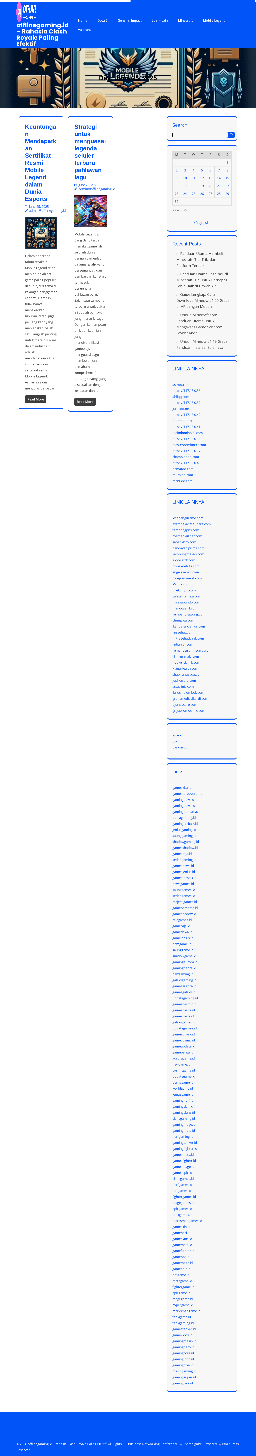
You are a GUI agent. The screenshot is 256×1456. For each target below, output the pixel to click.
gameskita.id (181, 787)
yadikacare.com (184, 680)
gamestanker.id (184, 1329)
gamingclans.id (183, 1112)
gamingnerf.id (182, 1100)
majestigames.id (184, 902)
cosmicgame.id (183, 1070)
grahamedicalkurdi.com (190, 698)
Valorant (84, 29)
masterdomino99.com (189, 445)
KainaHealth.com (185, 668)
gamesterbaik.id (184, 878)
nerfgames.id (182, 1184)
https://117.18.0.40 (186, 463)
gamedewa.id (182, 932)
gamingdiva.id (182, 1365)
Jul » (207, 222)
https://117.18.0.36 (186, 390)
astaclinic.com (183, 686)
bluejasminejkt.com (187, 578)
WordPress (230, 1444)
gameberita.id (182, 1052)
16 (176, 186)
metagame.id (182, 1281)
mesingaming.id (184, 1371)
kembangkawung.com (188, 614)
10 (185, 178)
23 (176, 194)
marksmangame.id (186, 1311)
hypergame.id (182, 1305)
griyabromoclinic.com (188, 710)
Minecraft (185, 20)
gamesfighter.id (184, 1160)
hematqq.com (183, 469)
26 (202, 194)
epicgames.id (182, 1209)
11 (193, 178)
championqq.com (185, 457)
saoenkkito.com (184, 542)
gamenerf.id (181, 1233)
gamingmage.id (184, 1124)
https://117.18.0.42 (186, 415)
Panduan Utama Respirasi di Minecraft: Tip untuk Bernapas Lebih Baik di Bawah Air (202, 280)
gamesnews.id (183, 1016)
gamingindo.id (183, 1359)
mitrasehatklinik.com (188, 638)
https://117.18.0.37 (186, 451)
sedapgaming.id (184, 860)
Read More (35, 399)
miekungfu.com (184, 590)
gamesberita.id (183, 1010)
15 (227, 178)
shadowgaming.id (185, 842)
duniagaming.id (184, 817)
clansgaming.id (183, 1118)
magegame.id (182, 1299)
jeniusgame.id (182, 1094)
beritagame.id (182, 1082)
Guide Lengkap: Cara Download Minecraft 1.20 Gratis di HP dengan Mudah (203, 300)
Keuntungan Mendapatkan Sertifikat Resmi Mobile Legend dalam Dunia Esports (40, 162)
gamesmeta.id (183, 1154)
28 (219, 194)
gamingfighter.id (184, 1148)
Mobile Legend (214, 20)
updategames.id (184, 1028)
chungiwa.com (183, 620)
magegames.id (183, 1202)
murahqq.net (182, 421)
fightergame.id (183, 1287)
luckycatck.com (183, 560)
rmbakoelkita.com (186, 566)
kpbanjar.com (182, 644)
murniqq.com (182, 475)
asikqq (177, 735)
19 (202, 186)
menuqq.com (182, 481)
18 (193, 186)
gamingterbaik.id (185, 823)
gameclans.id (182, 1239)
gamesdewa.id (183, 866)
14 (219, 178)
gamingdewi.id (183, 799)
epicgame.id (181, 1293)
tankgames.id (182, 1215)
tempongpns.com (185, 530)
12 (202, 178)
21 (219, 186)
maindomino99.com (187, 433)
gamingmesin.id (184, 1341)
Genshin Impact (130, 20)
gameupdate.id (183, 1046)
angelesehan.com (185, 572)
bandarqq (179, 747)
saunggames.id (183, 890)
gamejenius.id (182, 938)
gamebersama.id (185, 908)
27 (210, 194)
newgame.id (181, 1064)
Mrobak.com (181, 584)
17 (185, 186)
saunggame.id (183, 950)
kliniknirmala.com (185, 656)
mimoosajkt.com (185, 608)
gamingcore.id (183, 1353)
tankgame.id (181, 1317)
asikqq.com (181, 384)
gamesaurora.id (184, 986)
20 (210, 186)
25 (193, 194)
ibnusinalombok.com (188, 692)
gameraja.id (181, 926)
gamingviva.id (182, 1383)
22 (227, 186)
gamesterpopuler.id (187, 793)
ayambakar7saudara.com (191, 524)
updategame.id (183, 1076)
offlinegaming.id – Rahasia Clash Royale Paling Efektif (42, 34)
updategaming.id (185, 998)
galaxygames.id (183, 1022)
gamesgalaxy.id (183, 992)
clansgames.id (183, 1178)
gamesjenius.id (183, 872)
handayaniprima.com (188, 548)
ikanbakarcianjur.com (188, 626)
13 (210, 178)
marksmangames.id (187, 1221)
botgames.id (181, 1190)
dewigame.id (181, 944)
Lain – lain (160, 20)
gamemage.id (182, 1263)
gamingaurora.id (185, 962)
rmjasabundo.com (186, 602)
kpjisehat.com (182, 632)
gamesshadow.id (185, 848)
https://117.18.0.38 (186, 439)
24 (185, 194)
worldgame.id (182, 1088)
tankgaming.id (183, 1323)
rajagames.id (182, 920)
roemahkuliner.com (187, 536)
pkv (175, 741)
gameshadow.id (184, 914)
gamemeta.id (182, 1245)
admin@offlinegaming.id (47, 210)
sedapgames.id (183, 896)
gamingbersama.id (186, 811)
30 (176, 201)
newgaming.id (182, 974)
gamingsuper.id (184, 1377)
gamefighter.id (183, 1251)
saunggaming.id (184, 835)
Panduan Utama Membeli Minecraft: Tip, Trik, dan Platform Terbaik (199, 259)
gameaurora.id (183, 1034)
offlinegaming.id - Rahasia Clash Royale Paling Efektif (67, 1444)
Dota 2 (102, 20)
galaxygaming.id (184, 980)
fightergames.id (184, 1196)
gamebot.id (181, 1257)
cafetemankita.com (186, 596)
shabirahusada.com (187, 674)
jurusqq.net (181, 409)
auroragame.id (183, 1058)
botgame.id (181, 1275)
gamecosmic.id (183, 1040)
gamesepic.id (182, 1172)
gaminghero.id (183, 1347)
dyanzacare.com (184, 704)
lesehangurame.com (187, 518)
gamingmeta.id (183, 1130)
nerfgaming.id (182, 1136)
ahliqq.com (180, 396)
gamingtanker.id (184, 1142)
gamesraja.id (182, 854)
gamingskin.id (182, 1106)
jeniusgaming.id (184, 829)
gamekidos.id (182, 1335)
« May (197, 222)
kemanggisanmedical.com (192, 650)
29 (227, 194)
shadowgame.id (184, 956)
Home (82, 20)
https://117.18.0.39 (186, 403)
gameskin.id (181, 1227)
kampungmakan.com (188, 554)
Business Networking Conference (153, 1444)
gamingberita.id (184, 968)
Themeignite (192, 1444)
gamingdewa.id (183, 805)
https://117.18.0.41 (186, 427)
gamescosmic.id (184, 1004)
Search (180, 125)
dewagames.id (183, 884)
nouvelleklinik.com (186, 662)
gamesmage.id (183, 1166)
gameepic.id (181, 1269)
